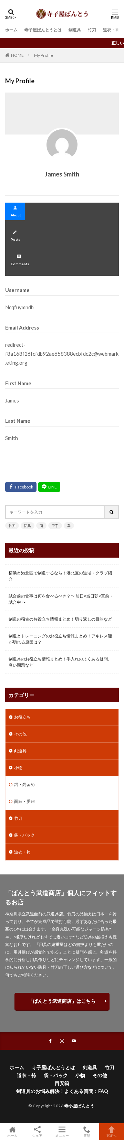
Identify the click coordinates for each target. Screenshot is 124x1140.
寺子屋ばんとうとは (43, 29)
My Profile (43, 55)
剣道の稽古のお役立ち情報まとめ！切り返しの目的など (60, 619)
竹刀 (92, 29)
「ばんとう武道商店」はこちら (62, 1001)
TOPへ (111, 1135)
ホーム (11, 29)
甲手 (55, 526)
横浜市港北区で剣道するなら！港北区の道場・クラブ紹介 (60, 576)
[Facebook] (21, 487)
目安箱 (62, 1083)
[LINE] (49, 487)
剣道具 (75, 29)
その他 (20, 733)
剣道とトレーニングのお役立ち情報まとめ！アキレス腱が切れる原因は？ (60, 639)
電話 (86, 1135)
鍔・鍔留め (24, 784)
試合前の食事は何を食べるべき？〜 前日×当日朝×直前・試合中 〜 (61, 599)
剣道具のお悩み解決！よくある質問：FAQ (62, 1091)
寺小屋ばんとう (79, 1105)
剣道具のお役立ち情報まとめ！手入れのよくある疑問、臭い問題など (60, 662)
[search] (112, 512)
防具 (27, 526)
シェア (37, 1135)
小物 (18, 767)
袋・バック (24, 835)
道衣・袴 (111, 29)
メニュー (62, 1135)
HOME (17, 55)
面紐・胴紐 (24, 801)
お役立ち (22, 717)
